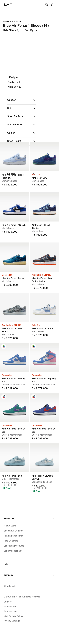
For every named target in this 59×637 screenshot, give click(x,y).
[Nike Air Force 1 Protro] (44, 307)
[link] (3, 346)
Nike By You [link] (14, 87)
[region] (29, 128)
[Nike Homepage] (8, 4)
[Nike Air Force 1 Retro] (14, 257)
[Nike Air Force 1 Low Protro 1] (14, 307)
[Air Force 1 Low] (44, 156)
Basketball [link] (14, 82)
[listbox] (31, 30)
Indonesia (11, 586)
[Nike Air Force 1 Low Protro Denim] (44, 257)
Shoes (6, 22)
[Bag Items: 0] (52, 4)
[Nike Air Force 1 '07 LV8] (14, 207)
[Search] (46, 4)
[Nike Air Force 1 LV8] (14, 457)
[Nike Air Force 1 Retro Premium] (14, 156)
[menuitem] (9, 602)
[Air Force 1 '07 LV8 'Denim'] (44, 207)
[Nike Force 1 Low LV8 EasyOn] (44, 457)
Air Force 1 (17, 22)
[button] (21, 100)
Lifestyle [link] (13, 77)
